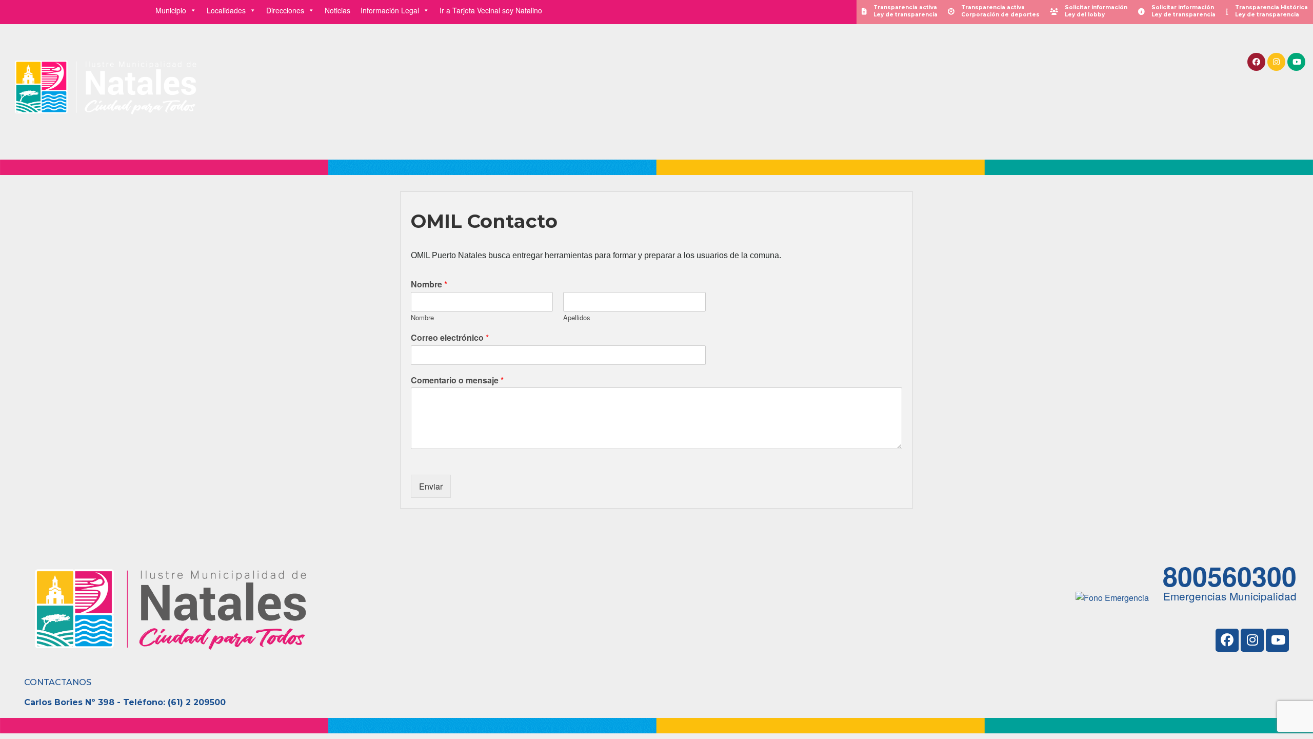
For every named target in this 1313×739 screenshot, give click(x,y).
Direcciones (285, 10)
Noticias (337, 10)
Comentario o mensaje (457, 380)
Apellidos (576, 318)
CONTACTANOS (57, 682)
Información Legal (390, 10)
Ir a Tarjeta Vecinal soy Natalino (491, 10)
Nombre (429, 284)
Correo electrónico (450, 338)
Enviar (431, 486)
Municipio (170, 10)
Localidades (226, 10)
